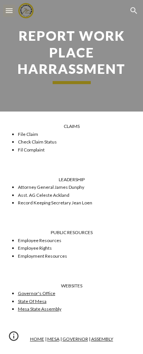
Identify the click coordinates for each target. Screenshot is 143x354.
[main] (71, 55)
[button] (9, 10)
